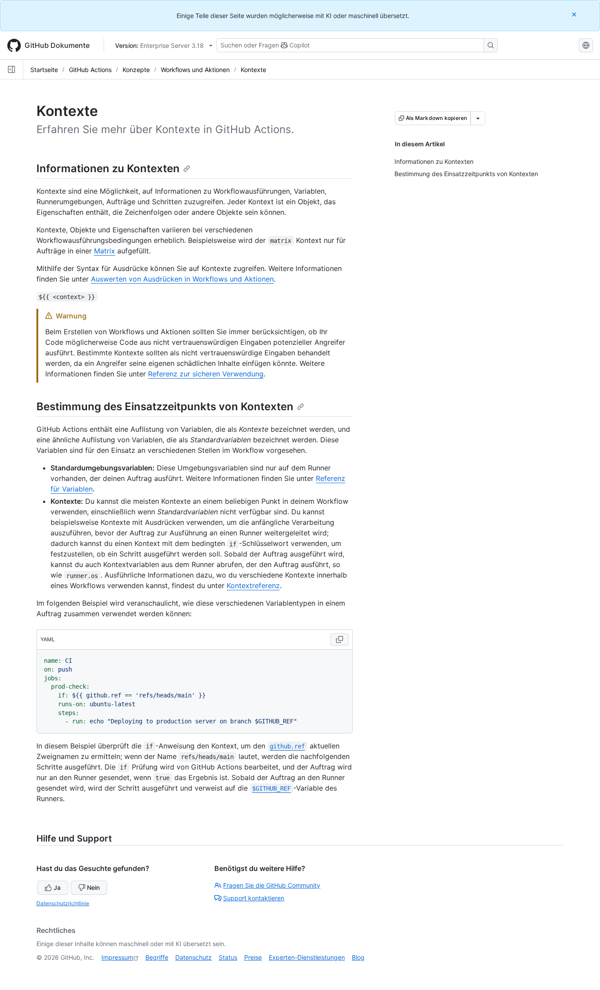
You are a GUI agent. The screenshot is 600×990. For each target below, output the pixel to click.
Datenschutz (193, 957)
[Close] (575, 14)
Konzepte (136, 69)
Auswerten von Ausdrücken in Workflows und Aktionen (182, 279)
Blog (358, 957)
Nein (93, 887)
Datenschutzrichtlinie (62, 903)
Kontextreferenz (253, 585)
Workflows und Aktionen (195, 69)
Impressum (117, 957)
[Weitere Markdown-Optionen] (477, 118)
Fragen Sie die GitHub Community (271, 885)
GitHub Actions (90, 69)
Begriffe (156, 957)
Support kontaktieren (253, 898)
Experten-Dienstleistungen (307, 957)
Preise (253, 957)
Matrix (104, 250)
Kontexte (253, 69)
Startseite (44, 69)
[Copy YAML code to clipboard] (339, 639)
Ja (57, 887)
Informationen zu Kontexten (108, 168)
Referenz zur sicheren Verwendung (206, 373)
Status (228, 957)
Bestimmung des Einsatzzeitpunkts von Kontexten (164, 406)
